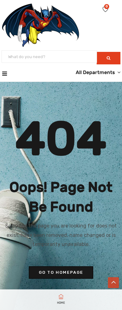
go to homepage (61, 272)
